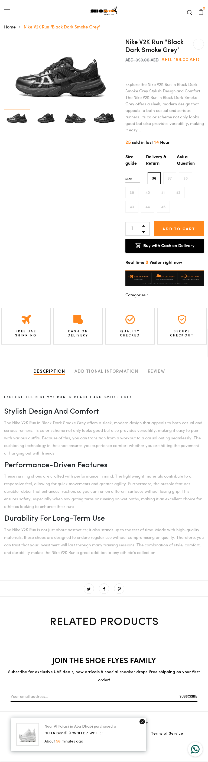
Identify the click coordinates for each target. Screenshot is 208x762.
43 (132, 207)
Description (49, 371)
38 (185, 178)
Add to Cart (178, 229)
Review (156, 371)
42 (178, 192)
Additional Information (106, 371)
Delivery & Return (156, 160)
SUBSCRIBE (188, 696)
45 (163, 207)
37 (170, 178)
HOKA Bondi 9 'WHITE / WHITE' (73, 733)
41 (163, 192)
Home (10, 27)
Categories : (136, 294)
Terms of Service (167, 734)
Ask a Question (186, 160)
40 (147, 192)
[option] (60, 73)
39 (132, 192)
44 (147, 207)
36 (154, 178)
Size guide (131, 160)
